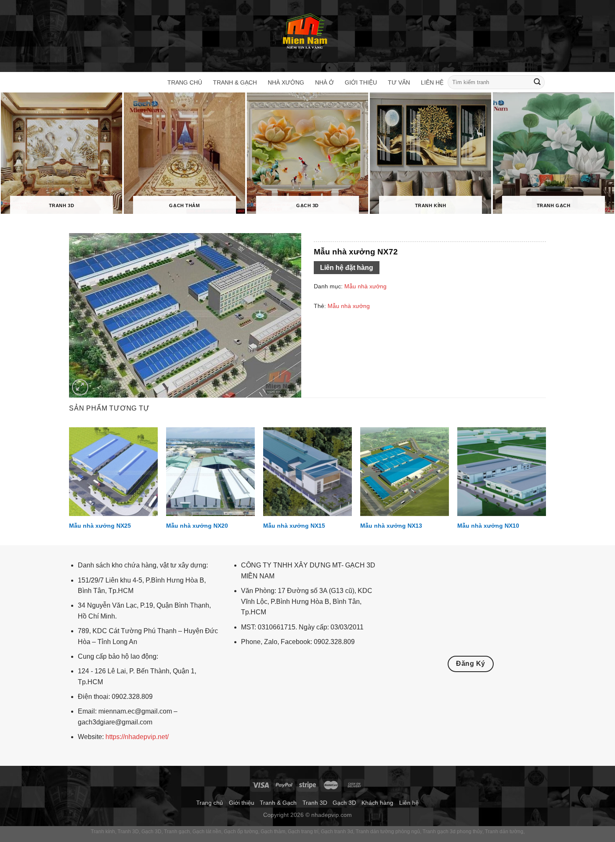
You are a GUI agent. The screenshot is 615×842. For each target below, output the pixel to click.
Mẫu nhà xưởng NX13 (391, 525)
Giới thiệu (361, 82)
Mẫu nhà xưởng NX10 (488, 525)
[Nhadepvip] (305, 32)
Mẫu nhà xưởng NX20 (197, 525)
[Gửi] (537, 82)
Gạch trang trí (303, 831)
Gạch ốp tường (241, 831)
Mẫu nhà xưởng (365, 286)
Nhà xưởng (286, 82)
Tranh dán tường (504, 831)
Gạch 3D (344, 802)
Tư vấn (399, 82)
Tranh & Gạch (235, 82)
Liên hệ (432, 82)
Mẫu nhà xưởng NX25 (100, 525)
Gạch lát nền (206, 831)
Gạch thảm (273, 831)
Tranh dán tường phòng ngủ (388, 831)
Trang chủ (184, 82)
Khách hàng (377, 802)
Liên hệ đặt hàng (346, 267)
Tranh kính (103, 831)
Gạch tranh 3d (337, 831)
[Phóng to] (80, 387)
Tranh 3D (314, 802)
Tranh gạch (177, 831)
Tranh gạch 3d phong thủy (452, 831)
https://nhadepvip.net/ (137, 736)
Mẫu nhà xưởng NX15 (294, 525)
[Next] (545, 485)
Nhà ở (324, 82)
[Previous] (69, 485)
